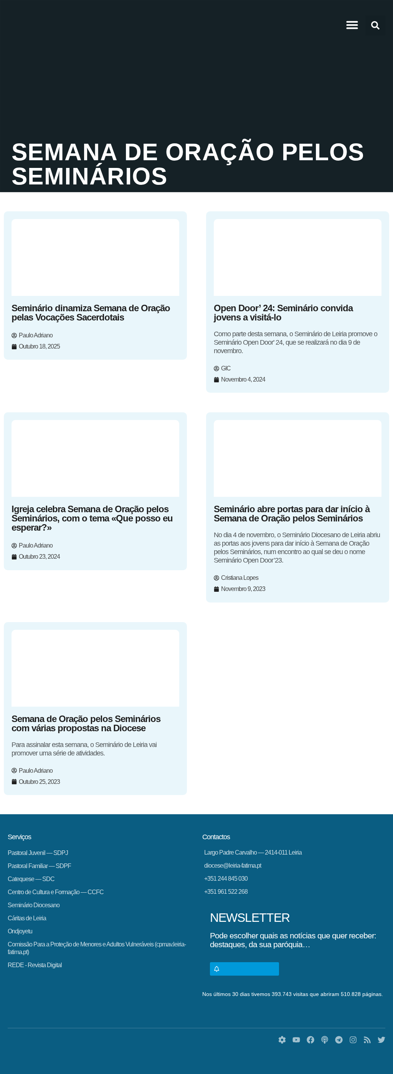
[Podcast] (325, 1040)
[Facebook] (310, 1040)
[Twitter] (381, 1040)
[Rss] (367, 1040)
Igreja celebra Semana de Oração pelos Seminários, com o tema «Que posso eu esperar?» (92, 518)
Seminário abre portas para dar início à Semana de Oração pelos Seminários (292, 513)
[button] (352, 25)
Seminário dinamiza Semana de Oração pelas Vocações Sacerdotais (91, 312)
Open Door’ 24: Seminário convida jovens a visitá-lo (283, 312)
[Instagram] (353, 1040)
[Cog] (282, 1040)
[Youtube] (296, 1040)
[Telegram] (339, 1040)
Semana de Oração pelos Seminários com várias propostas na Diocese (86, 723)
